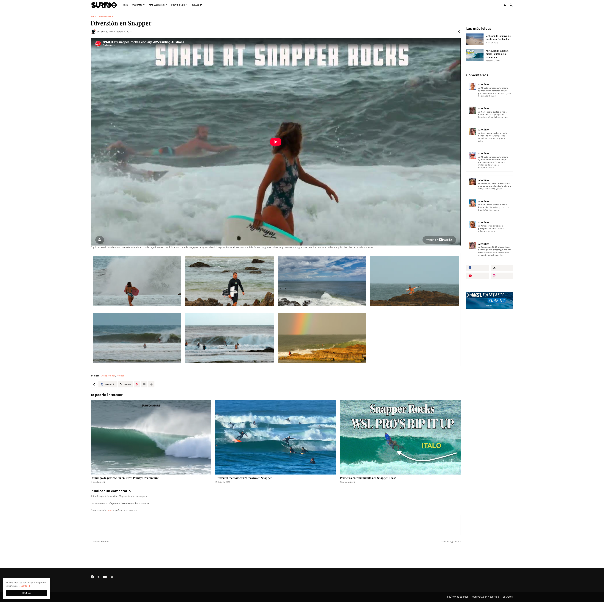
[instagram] (502, 276)
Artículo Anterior (100, 541)
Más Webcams (157, 5)
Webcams (137, 5)
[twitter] (502, 268)
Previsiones (178, 5)
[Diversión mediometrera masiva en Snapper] (275, 437)
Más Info (23, 586)
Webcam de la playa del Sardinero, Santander (499, 37)
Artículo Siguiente (450, 541)
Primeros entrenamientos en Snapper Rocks (368, 478)
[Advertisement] (489, 365)
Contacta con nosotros (485, 597)
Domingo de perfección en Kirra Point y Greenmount (125, 478)
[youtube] (477, 276)
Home (125, 5)
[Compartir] (459, 31)
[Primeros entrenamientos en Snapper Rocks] (400, 437)
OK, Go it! (26, 593)
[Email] (144, 384)
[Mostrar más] (151, 384)
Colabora (196, 5)
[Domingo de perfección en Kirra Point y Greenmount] (151, 437)
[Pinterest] (137, 384)
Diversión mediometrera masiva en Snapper (243, 478)
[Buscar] (510, 5)
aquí (110, 510)
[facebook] (477, 268)
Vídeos (120, 375)
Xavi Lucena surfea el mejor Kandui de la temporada (497, 53)
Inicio (94, 17)
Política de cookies (457, 597)
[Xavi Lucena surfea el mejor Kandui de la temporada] (475, 55)
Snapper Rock (106, 17)
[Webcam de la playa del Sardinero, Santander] (475, 39)
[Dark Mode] (505, 5)
